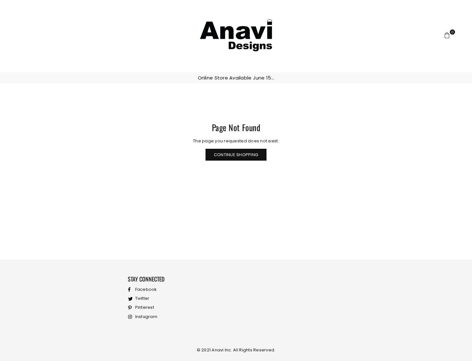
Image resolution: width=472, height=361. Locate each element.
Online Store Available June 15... (236, 77)
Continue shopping (236, 155)
